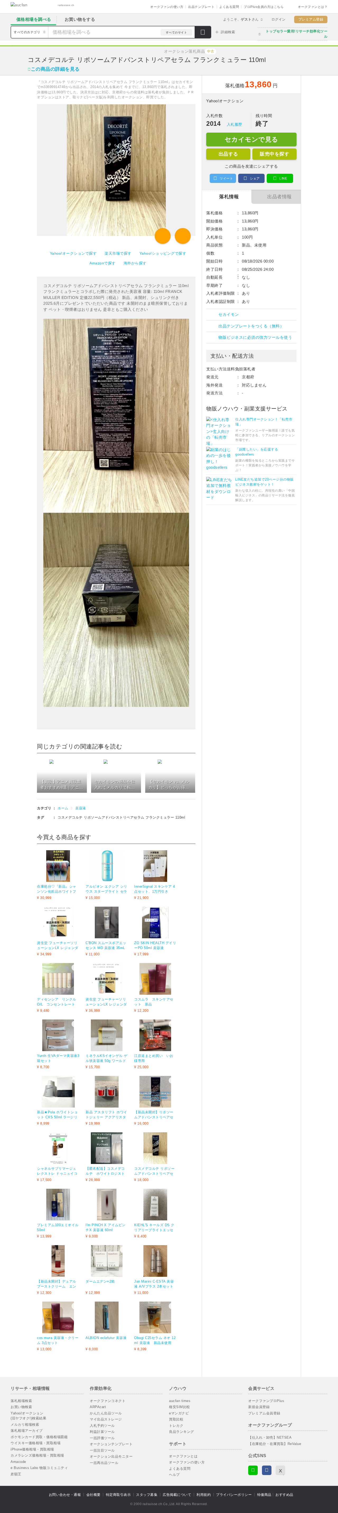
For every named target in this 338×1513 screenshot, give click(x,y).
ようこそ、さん (241, 19)
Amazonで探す (103, 263)
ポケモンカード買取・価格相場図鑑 (39, 1437)
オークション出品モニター (111, 1456)
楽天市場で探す (118, 253)
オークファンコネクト (107, 1401)
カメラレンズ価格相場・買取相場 (37, 1455)
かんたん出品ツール (106, 1413)
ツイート (226, 178)
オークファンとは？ (313, 7)
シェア (255, 178)
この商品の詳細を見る (55, 69)
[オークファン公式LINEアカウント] (253, 1470)
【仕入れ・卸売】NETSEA (270, 1437)
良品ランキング (181, 1432)
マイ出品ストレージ (106, 1419)
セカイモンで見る (251, 139)
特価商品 (264, 1495)
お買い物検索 (21, 1407)
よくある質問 (229, 7)
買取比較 (176, 1419)
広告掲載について (177, 1495)
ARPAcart (98, 1407)
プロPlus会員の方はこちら (264, 7)
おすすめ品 (284, 1495)
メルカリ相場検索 (25, 1425)
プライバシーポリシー (234, 1495)
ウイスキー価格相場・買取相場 (35, 1443)
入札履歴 (234, 124)
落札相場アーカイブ (27, 1431)
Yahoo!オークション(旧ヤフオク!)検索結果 (28, 1415)
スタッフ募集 (146, 1495)
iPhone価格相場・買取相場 (32, 1449)
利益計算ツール (102, 1432)
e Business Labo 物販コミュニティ (39, 1468)
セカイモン (228, 314)
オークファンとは (183, 1456)
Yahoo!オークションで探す (73, 253)
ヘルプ (174, 1475)
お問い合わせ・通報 (65, 1495)
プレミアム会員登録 (264, 1413)
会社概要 (93, 1495)
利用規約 (203, 1495)
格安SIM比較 (179, 1407)
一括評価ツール (102, 1438)
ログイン (278, 19)
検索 (203, 32)
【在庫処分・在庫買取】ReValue (274, 1444)
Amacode (18, 1462)
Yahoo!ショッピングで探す (162, 253)
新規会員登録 (259, 1407)
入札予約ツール (102, 1426)
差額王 (16, 1474)
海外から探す (135, 263)
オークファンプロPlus (266, 1401)
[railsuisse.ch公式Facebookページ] (266, 1470)
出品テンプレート (201, 7)
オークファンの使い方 (166, 7)
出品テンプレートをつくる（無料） (251, 326)
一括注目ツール (102, 1450)
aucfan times (179, 1401)
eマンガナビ (179, 1413)
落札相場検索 (21, 1401)
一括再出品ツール (104, 1463)
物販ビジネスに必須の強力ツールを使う (255, 337)
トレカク (176, 1426)
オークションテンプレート (111, 1444)
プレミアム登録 (310, 19)
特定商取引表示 (118, 1495)
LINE (283, 178)
